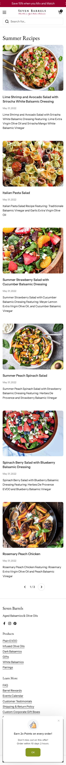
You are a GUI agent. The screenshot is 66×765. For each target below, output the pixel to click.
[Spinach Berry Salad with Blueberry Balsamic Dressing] (33, 433)
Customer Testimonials (17, 701)
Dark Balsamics (12, 651)
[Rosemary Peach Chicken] (33, 525)
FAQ (5, 685)
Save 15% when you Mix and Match (33, 3)
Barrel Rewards (12, 690)
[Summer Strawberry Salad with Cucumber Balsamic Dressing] (33, 250)
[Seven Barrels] (32, 12)
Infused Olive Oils (13, 646)
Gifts (6, 656)
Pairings (8, 667)
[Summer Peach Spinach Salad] (33, 346)
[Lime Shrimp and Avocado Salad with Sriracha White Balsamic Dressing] (33, 68)
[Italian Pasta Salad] (33, 164)
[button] (59, 12)
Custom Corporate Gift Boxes (21, 712)
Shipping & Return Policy (18, 706)
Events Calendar (13, 695)
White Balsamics (13, 662)
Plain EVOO (10, 641)
